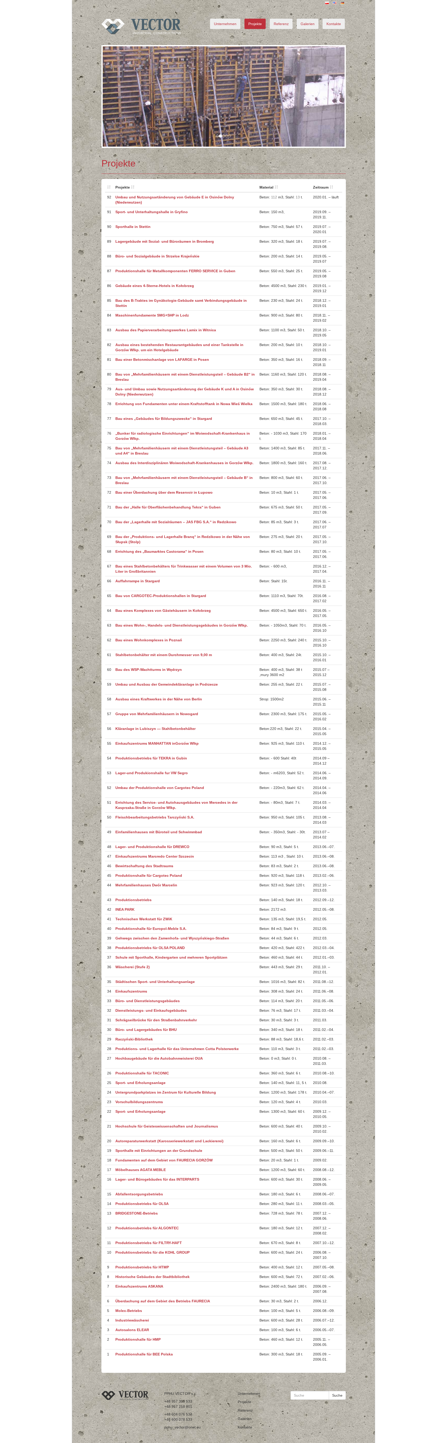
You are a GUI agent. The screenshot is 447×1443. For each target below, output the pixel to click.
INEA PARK (125, 909)
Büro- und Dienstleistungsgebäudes (147, 1001)
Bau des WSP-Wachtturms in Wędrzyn (148, 669)
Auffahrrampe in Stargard (137, 581)
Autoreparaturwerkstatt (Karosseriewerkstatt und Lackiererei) (169, 1141)
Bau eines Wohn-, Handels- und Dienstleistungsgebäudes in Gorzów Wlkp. (181, 625)
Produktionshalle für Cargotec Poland (148, 875)
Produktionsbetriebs (133, 900)
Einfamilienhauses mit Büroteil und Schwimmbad (158, 832)
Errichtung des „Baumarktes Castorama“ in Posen (159, 551)
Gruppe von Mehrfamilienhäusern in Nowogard (156, 714)
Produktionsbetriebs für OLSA (142, 1204)
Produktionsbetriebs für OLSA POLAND (150, 948)
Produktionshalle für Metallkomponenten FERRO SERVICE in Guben (175, 271)
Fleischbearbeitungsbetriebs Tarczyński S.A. (154, 817)
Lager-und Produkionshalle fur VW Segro (151, 773)
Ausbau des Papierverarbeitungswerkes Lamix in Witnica (165, 330)
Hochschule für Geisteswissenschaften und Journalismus (166, 1126)
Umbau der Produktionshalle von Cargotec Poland (159, 788)
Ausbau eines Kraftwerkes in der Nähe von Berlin (158, 699)
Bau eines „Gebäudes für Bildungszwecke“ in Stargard (163, 419)
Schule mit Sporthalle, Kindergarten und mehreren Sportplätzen (171, 957)
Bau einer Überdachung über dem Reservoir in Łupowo (164, 492)
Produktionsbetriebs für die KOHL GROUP (152, 1252)
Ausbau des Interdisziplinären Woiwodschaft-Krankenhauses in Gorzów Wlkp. (184, 463)
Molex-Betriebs (128, 1311)
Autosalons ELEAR (132, 1330)
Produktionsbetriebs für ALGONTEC (147, 1228)
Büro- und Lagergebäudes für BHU (146, 1030)
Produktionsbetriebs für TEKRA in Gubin (151, 758)
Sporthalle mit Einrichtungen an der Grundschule (158, 1150)
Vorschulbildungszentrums (139, 1102)
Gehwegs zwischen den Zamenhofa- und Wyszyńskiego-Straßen (172, 938)
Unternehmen (225, 24)
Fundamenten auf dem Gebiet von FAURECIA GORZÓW (164, 1160)
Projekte (255, 24)
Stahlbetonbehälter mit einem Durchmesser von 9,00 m (163, 655)
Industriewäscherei (132, 1320)
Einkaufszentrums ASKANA (139, 1286)
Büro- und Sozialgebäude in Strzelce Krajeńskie (157, 256)
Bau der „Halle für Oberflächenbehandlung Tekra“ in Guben (168, 507)
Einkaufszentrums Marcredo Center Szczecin (154, 856)
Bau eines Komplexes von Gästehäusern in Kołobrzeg (163, 610)
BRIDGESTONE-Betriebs (136, 1213)
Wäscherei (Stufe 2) (132, 967)
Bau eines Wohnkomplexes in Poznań (148, 640)
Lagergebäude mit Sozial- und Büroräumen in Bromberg (164, 241)
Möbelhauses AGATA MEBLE (140, 1170)
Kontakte (333, 24)
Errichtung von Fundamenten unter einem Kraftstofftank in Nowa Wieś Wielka (183, 404)
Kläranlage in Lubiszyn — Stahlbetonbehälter (155, 729)
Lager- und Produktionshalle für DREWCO (152, 847)
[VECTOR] (150, 26)
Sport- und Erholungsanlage (140, 1083)
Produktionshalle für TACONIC (142, 1073)
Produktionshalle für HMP (138, 1339)
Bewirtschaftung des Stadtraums (144, 866)
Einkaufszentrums (131, 991)
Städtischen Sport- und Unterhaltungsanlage (155, 982)
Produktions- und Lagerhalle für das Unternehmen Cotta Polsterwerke (177, 1049)
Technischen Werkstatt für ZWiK (143, 919)
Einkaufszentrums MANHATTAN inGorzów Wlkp (157, 743)
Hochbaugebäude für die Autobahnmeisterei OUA (159, 1058)
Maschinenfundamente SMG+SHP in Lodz (152, 315)
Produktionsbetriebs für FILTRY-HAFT (148, 1243)
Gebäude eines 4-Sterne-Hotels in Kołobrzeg (154, 286)
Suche (337, 1395)
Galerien (308, 24)
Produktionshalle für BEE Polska (144, 1354)
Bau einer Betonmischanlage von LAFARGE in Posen (162, 359)
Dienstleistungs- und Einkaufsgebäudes (151, 1010)
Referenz (281, 24)
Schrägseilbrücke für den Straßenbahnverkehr (156, 1020)
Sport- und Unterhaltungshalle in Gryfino (151, 212)
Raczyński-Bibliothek (134, 1039)
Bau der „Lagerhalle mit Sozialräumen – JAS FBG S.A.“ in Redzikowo (175, 522)
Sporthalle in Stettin (133, 227)
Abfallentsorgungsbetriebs (139, 1194)
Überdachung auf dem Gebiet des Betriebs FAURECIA (162, 1301)
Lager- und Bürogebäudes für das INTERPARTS (157, 1179)
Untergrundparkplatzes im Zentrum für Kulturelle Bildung (165, 1092)
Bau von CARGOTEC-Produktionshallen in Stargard (160, 596)
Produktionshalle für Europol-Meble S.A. (151, 929)
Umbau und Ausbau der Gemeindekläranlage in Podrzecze (166, 684)
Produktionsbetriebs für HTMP (142, 1267)
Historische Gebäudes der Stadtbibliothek (152, 1277)
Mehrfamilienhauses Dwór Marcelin (146, 885)
